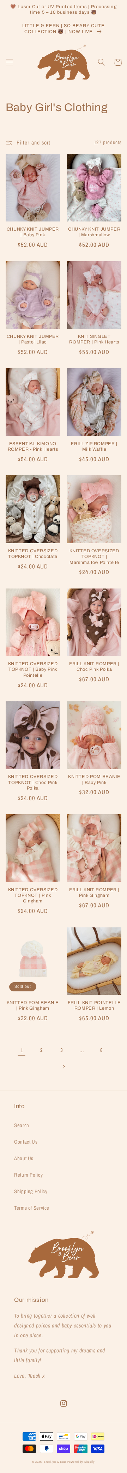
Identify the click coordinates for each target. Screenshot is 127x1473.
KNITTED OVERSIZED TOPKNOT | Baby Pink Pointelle (33, 669)
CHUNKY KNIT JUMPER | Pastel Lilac (33, 339)
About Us (24, 1158)
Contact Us (25, 1141)
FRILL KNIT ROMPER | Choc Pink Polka (94, 666)
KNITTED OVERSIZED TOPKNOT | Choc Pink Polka (33, 782)
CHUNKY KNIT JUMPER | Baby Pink (33, 232)
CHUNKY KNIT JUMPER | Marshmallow (94, 232)
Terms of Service (31, 1207)
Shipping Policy (30, 1191)
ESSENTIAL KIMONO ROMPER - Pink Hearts (33, 446)
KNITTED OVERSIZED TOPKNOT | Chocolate (33, 553)
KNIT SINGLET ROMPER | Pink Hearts (94, 339)
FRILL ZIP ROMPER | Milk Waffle (94, 446)
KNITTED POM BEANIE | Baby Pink (94, 779)
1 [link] (21, 1050)
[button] (9, 62)
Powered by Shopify (81, 1462)
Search (21, 1125)
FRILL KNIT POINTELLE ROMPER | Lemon (94, 1005)
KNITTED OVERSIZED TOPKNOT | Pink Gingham (33, 895)
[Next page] (63, 1067)
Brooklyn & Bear (55, 1462)
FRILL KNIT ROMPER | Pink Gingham (94, 892)
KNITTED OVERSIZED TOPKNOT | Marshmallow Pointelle (94, 556)
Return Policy (28, 1174)
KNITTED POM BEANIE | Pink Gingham (33, 1005)
